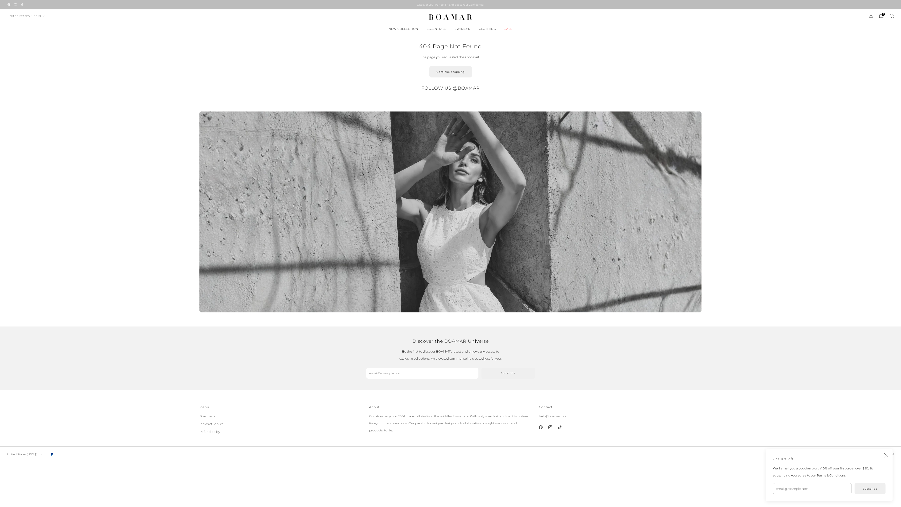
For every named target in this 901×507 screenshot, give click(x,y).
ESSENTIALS (436, 29)
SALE (508, 29)
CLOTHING (487, 29)
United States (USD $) (24, 16)
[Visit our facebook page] (9, 4)
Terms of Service (211, 424)
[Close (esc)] (886, 455)
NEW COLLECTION (403, 29)
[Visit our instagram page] (15, 4)
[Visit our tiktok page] (22, 4)
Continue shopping (450, 71)
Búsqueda (207, 416)
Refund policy (209, 432)
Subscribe (870, 488)
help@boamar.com (554, 416)
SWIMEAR (462, 29)
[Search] (891, 15)
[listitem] (450, 4)
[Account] (871, 15)
